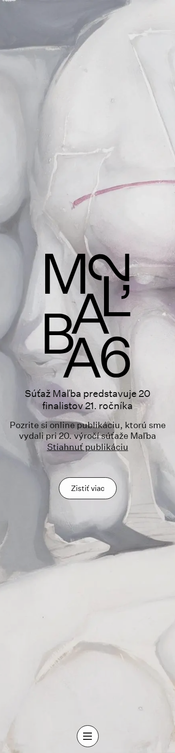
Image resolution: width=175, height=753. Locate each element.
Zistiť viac (88, 488)
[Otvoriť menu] (88, 736)
